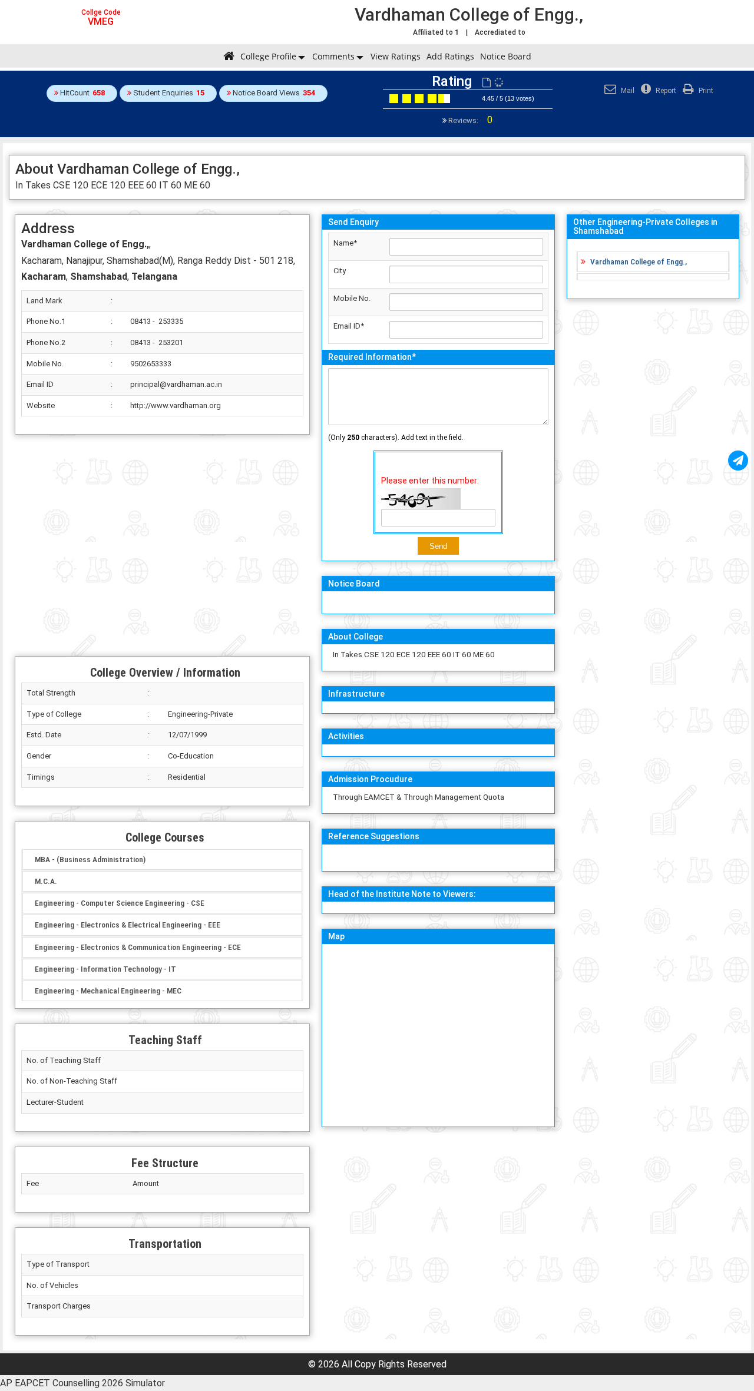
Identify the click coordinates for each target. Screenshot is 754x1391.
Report (665, 91)
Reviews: (469, 120)
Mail (626, 91)
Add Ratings (450, 56)
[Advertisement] (162, 545)
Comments (333, 56)
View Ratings (396, 56)
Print (705, 91)
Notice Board (505, 56)
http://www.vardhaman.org (175, 405)
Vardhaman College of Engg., (638, 261)
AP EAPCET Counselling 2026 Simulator (82, 1383)
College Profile (268, 56)
